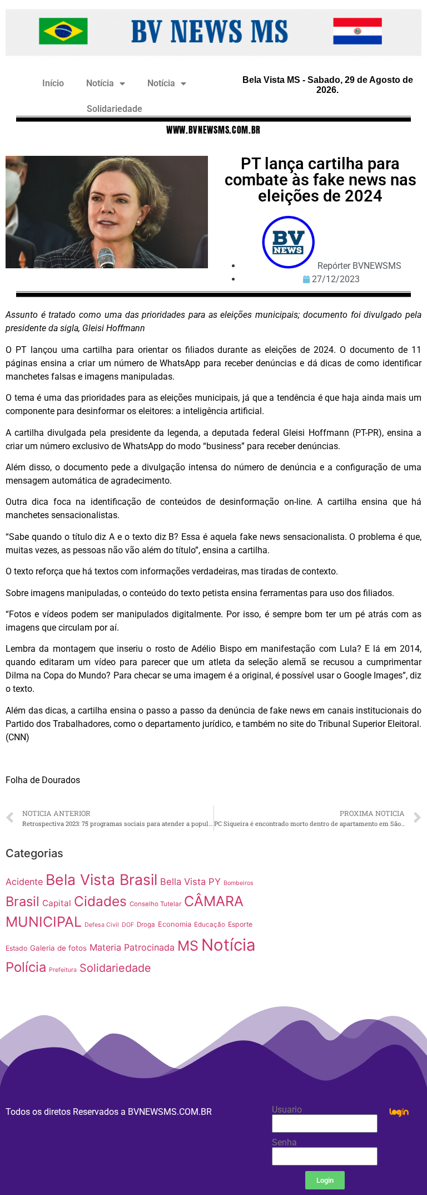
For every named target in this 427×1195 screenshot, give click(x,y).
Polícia (26, 967)
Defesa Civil (102, 924)
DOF (128, 924)
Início (53, 83)
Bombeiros (239, 883)
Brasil (22, 901)
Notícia (100, 83)
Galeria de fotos (58, 947)
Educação (209, 924)
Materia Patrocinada (132, 947)
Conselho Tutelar (155, 904)
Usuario (287, 1109)
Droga (146, 924)
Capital (56, 903)
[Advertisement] (350, 911)
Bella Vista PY (190, 881)
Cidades (100, 901)
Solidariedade (114, 109)
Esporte (240, 924)
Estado (16, 948)
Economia (174, 924)
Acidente (24, 881)
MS (187, 945)
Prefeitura (63, 969)
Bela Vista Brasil (101, 879)
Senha (284, 1142)
